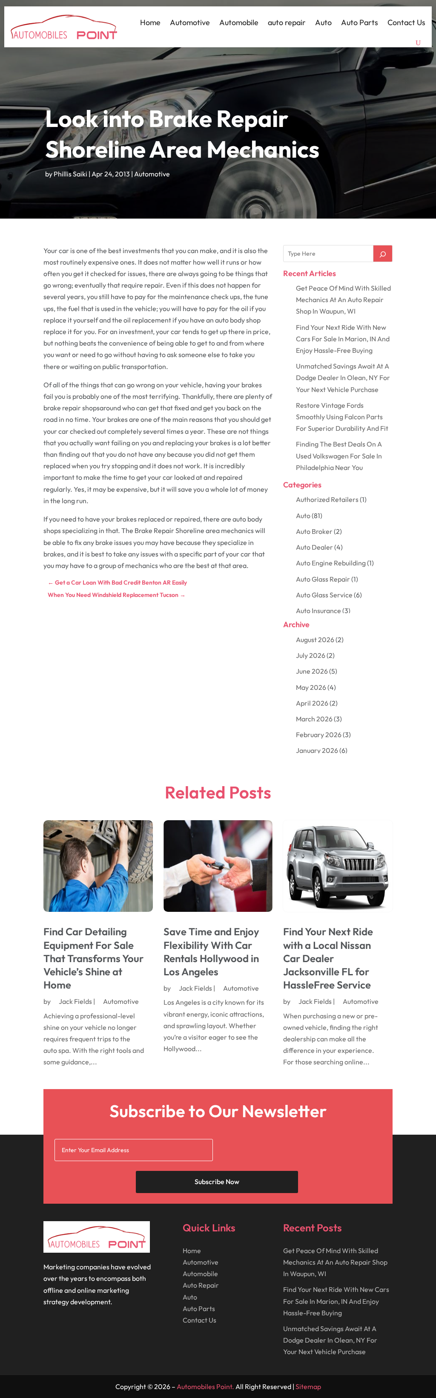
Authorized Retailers (327, 499)
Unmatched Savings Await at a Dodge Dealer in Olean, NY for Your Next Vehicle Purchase (343, 377)
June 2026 (312, 671)
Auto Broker (314, 531)
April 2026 (312, 703)
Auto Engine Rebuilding (331, 563)
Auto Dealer (314, 547)
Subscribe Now (217, 1181)
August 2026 (315, 639)
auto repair (287, 22)
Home (150, 22)
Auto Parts (359, 22)
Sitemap (308, 1386)
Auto (323, 22)
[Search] (383, 253)
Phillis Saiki (70, 174)
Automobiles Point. (205, 1386)
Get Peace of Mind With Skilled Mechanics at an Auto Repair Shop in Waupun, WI (343, 299)
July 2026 (310, 655)
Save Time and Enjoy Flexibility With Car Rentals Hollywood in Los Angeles (211, 951)
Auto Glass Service (324, 595)
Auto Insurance (318, 610)
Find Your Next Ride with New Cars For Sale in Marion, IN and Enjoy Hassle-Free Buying (343, 339)
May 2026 (311, 687)
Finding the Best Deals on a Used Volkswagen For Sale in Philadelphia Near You (339, 455)
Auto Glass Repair (323, 579)
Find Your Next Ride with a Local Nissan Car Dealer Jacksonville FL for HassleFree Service (328, 958)
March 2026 (314, 719)
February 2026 (318, 734)
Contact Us (406, 22)
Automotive (190, 22)
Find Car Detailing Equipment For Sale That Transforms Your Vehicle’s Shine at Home (93, 958)
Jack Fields (75, 1001)
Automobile (238, 22)
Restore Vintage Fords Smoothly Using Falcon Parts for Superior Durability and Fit (342, 416)
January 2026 (317, 750)
